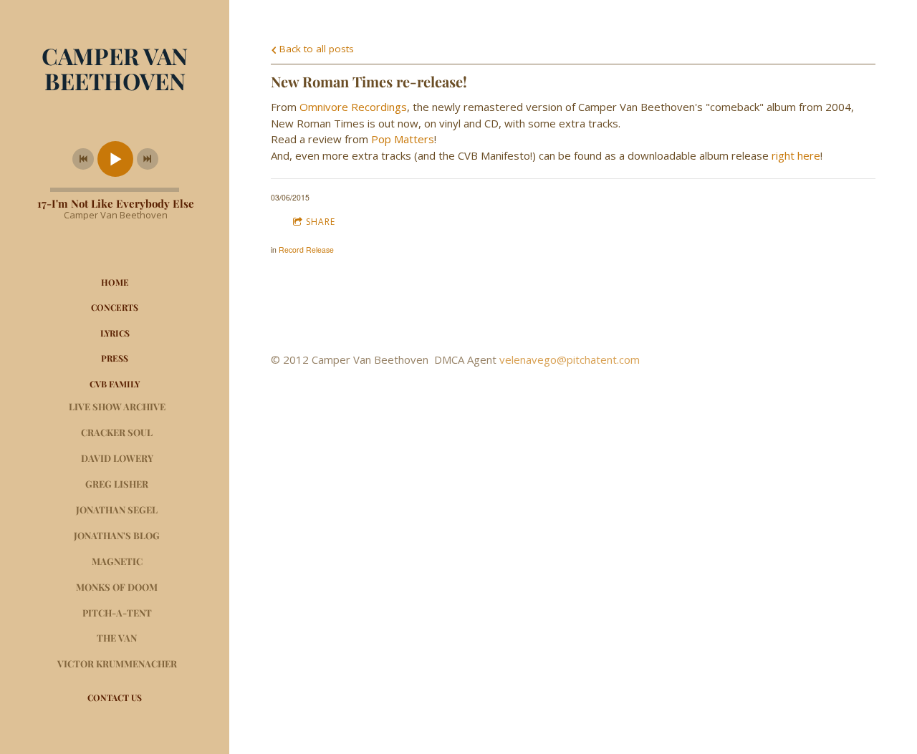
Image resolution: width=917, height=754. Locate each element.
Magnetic (117, 561)
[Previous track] (83, 159)
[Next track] (147, 159)
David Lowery (117, 458)
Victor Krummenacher (117, 663)
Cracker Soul (117, 432)
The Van (117, 638)
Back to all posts (315, 48)
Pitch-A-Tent (117, 612)
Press (114, 358)
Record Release (306, 249)
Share (320, 222)
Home (115, 282)
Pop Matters (402, 139)
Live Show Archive (117, 406)
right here (796, 155)
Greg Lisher (116, 484)
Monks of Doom (117, 587)
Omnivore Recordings (353, 107)
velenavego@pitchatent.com (569, 359)
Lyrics (115, 333)
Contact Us (114, 697)
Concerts (114, 307)
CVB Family (115, 384)
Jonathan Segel (117, 509)
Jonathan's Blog (117, 535)
